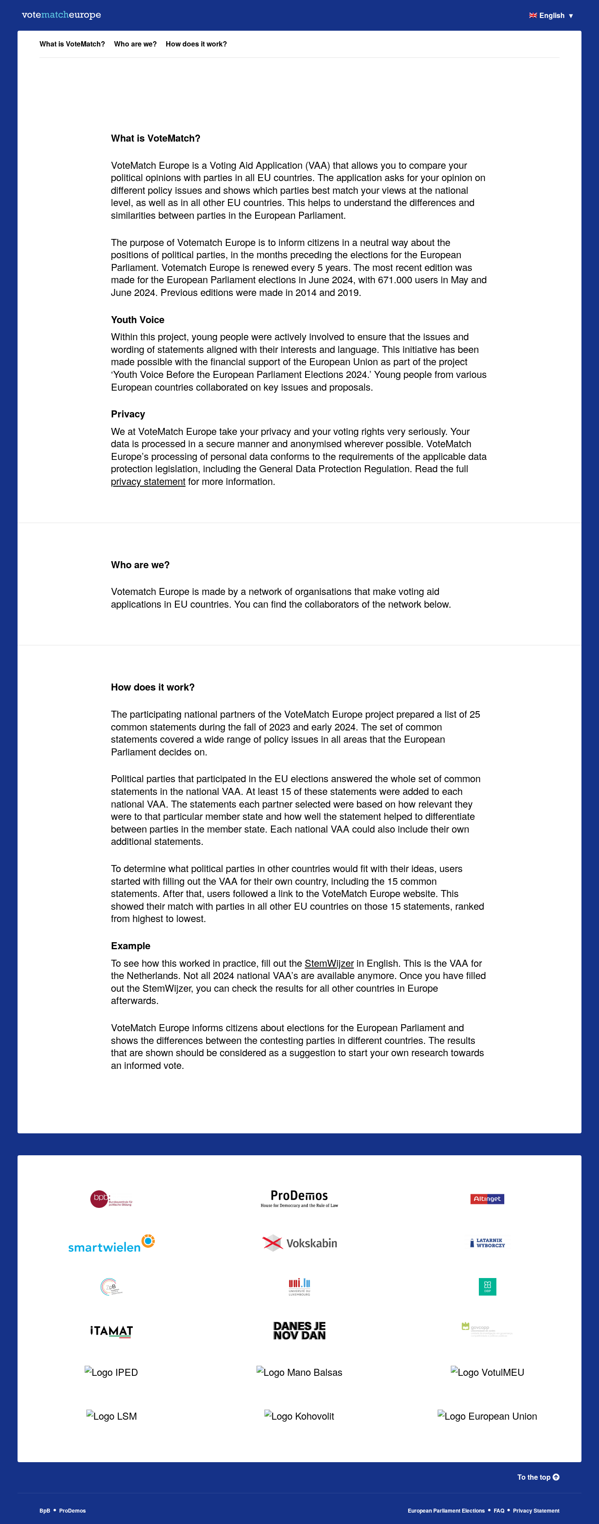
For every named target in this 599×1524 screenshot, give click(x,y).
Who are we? (135, 44)
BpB (44, 1510)
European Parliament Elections (446, 1510)
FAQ (499, 1510)
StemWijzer (329, 962)
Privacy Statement (536, 1510)
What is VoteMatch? (72, 44)
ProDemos (72, 1510)
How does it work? (196, 44)
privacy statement (148, 481)
